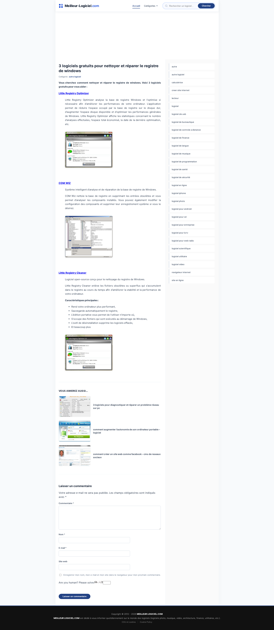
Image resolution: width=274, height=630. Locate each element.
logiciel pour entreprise (183, 225)
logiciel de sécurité (181, 177)
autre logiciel (75, 76)
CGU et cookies (129, 622)
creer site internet (180, 90)
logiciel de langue (180, 145)
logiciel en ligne (179, 185)
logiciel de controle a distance (186, 130)
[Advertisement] (137, 35)
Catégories (149, 5)
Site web (63, 561)
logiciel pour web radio (183, 240)
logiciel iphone (179, 193)
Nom (62, 534)
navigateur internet (181, 272)
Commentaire (66, 503)
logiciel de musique (181, 153)
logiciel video (178, 264)
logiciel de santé (180, 169)
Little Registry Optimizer (74, 93)
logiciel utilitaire (179, 256)
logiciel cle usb (179, 114)
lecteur (175, 98)
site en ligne (178, 280)
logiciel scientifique (181, 248)
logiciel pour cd (179, 217)
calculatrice (177, 82)
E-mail (62, 548)
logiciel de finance (180, 137)
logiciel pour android (182, 209)
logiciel (175, 106)
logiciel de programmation (184, 161)
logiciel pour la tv (180, 232)
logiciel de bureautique (183, 122)
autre (174, 66)
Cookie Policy (146, 622)
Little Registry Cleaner (72, 272)
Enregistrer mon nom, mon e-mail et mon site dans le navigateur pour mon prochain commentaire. (112, 575)
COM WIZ (65, 183)
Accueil (136, 5)
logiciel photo (178, 201)
